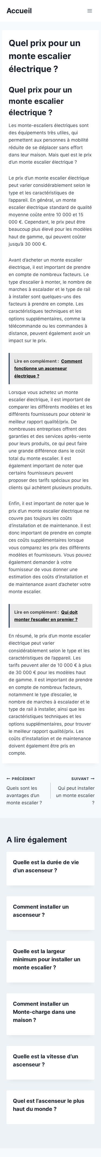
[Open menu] (90, 10)
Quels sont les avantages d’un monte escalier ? (24, 791)
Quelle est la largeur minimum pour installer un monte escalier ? (46, 959)
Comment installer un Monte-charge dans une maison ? (44, 1012)
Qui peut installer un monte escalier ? (75, 791)
